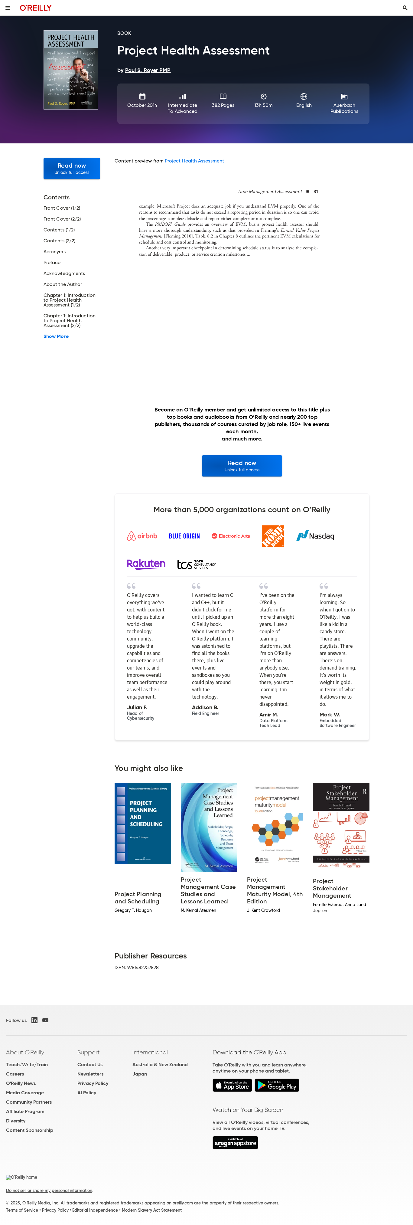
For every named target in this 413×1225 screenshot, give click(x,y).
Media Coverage (25, 1092)
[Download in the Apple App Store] (232, 1090)
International (150, 1052)
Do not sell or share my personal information (49, 1190)
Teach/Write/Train (27, 1064)
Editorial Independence (95, 1210)
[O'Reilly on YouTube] (45, 1020)
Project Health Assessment (194, 161)
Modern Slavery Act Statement (152, 1210)
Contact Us (89, 1064)
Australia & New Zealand (160, 1064)
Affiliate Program (25, 1111)
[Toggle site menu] (8, 8)
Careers (15, 1074)
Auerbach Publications (344, 108)
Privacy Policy (92, 1083)
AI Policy (86, 1092)
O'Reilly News (21, 1083)
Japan (139, 1074)
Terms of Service (22, 1210)
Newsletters (90, 1074)
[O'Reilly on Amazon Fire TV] (235, 1148)
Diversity (15, 1121)
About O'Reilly (25, 1052)
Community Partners (29, 1102)
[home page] (36, 8)
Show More (56, 336)
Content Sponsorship (29, 1130)
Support (88, 1052)
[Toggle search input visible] (405, 8)
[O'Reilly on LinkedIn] (34, 1020)
